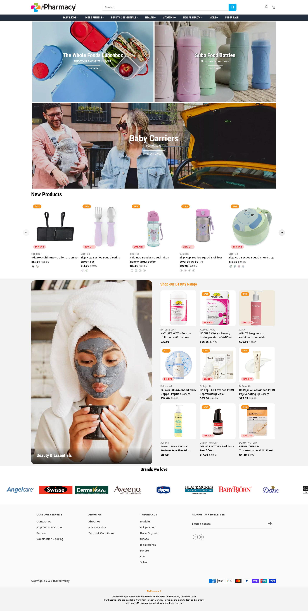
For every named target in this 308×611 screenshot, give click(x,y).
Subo (143, 562)
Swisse (144, 539)
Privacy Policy (97, 527)
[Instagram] (201, 537)
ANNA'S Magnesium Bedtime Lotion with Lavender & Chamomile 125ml (254, 335)
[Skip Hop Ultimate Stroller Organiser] (55, 226)
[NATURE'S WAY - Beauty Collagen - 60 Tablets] (178, 308)
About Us (94, 521)
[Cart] (273, 7)
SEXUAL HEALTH (192, 17)
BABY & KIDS (70, 17)
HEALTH (149, 17)
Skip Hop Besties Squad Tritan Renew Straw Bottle (149, 259)
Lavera (144, 550)
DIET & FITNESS (94, 17)
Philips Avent (148, 527)
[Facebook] (195, 537)
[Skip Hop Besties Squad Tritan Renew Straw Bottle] (154, 226)
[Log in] (266, 7)
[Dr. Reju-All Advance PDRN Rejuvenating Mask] (218, 365)
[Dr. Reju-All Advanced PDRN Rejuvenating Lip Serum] (257, 365)
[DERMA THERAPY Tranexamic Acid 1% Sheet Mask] (257, 421)
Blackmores (148, 545)
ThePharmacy (61, 581)
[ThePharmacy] (53, 7)
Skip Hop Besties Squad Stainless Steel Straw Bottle (201, 259)
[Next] (282, 232)
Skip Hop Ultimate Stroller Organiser (55, 257)
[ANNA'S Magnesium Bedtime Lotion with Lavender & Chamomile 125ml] (257, 308)
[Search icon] (232, 7)
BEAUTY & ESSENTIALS (124, 17)
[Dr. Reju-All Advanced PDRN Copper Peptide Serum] (178, 365)
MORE (213, 17)
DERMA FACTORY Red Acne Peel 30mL (217, 448)
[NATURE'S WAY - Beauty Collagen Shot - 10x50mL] (218, 308)
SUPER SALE (231, 17)
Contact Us (43, 521)
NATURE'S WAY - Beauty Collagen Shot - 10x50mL (216, 335)
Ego (142, 556)
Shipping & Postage (49, 527)
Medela (145, 521)
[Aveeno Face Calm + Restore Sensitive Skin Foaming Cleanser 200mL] (178, 421)
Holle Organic (149, 533)
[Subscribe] (270, 524)
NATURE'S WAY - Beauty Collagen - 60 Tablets (175, 335)
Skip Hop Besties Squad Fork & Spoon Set (100, 259)
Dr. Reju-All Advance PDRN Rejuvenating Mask (217, 392)
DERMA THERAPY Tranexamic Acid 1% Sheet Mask (256, 449)
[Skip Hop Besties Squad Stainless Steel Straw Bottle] (203, 226)
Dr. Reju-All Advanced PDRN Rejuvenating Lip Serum (257, 392)
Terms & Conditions (101, 533)
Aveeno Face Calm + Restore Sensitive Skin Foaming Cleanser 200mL (176, 449)
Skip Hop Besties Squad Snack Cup (251, 257)
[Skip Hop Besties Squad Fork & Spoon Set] (105, 226)
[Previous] (26, 232)
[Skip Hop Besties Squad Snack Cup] (253, 226)
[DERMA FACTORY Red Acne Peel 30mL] (218, 421)
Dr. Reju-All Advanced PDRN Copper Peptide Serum (178, 392)
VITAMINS (168, 17)
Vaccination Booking (49, 539)
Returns (41, 533)
